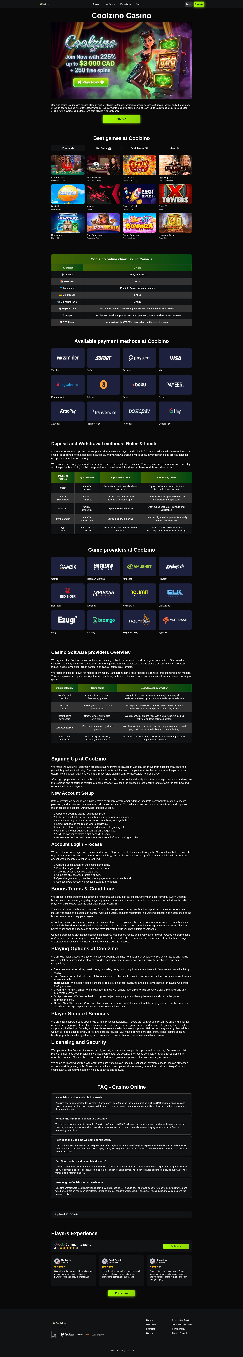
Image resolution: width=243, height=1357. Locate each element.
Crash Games (137, 148)
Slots (172, 148)
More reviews (121, 1293)
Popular (66, 148)
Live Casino (101, 148)
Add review (176, 1246)
